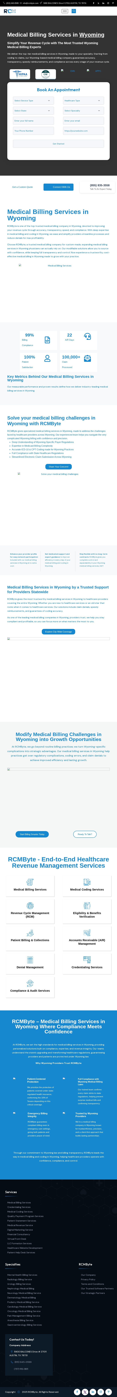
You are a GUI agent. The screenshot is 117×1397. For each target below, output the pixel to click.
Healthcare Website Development (25, 1247)
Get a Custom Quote (22, 187)
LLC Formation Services (19, 1243)
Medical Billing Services (19, 1202)
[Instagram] (108, 3)
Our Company (88, 1274)
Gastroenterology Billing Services (24, 1324)
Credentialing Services (19, 1207)
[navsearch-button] (74, 11)
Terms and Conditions (92, 1284)
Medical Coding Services (20, 1211)
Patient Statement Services (21, 1220)
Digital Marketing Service (20, 1229)
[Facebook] (93, 3)
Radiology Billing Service (19, 1279)
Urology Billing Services (19, 1284)
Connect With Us (61, 187)
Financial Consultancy (18, 1234)
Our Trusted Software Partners (97, 1288)
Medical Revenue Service (20, 1225)
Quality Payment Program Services (25, 1216)
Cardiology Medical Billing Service (24, 1306)
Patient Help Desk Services (21, 1252)
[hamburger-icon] (65, 11)
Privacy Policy (88, 1279)
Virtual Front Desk (16, 1238)
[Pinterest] (113, 3)
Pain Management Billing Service (23, 1315)
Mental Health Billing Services (22, 1274)
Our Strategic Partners (93, 1293)
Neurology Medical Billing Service (24, 1293)
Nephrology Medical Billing (20, 1288)
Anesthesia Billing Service (20, 1320)
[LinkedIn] (103, 3)
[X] (98, 3)
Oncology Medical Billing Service (24, 1311)
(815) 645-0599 (23, 1362)
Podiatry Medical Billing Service (23, 1302)
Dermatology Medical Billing (21, 1297)
